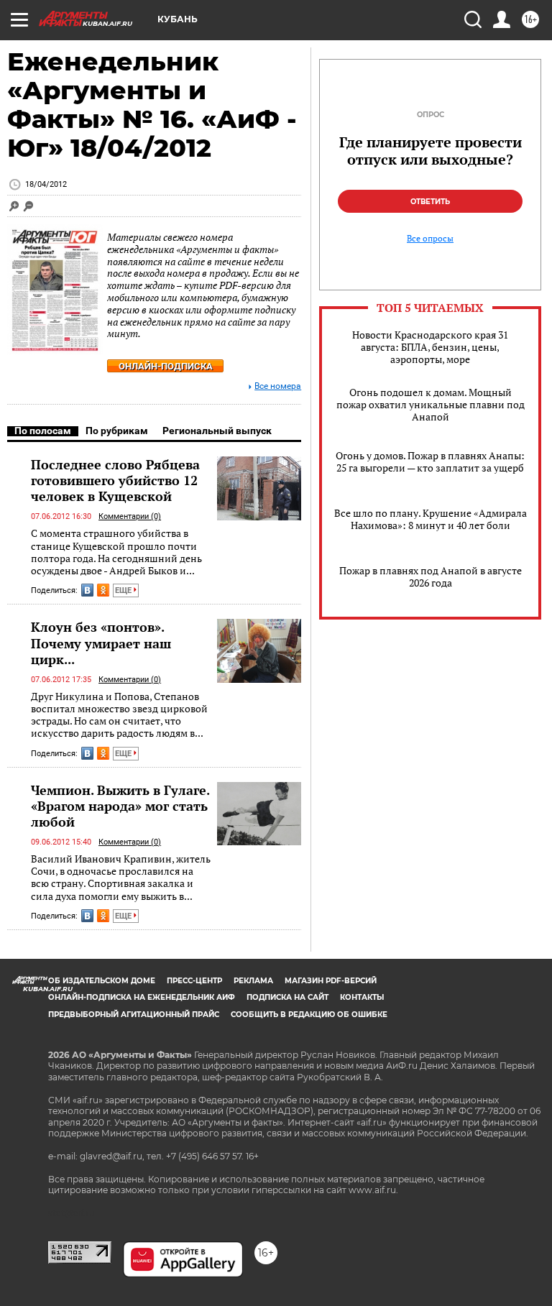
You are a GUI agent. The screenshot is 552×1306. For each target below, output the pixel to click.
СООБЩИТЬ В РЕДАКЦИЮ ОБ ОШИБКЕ (309, 1014)
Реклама (253, 980)
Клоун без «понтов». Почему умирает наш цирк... (101, 642)
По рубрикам (117, 430)
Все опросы (430, 238)
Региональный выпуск (217, 430)
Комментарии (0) (129, 516)
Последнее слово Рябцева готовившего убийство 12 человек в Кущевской (115, 480)
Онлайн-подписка (166, 366)
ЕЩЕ (124, 590)
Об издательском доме (101, 980)
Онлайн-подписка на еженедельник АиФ (141, 997)
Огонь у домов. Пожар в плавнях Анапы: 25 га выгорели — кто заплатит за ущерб (430, 461)
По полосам (42, 430)
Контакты (362, 997)
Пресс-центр (194, 980)
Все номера (277, 386)
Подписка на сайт (287, 997)
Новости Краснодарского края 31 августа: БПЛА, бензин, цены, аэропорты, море (430, 346)
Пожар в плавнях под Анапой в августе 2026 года (430, 576)
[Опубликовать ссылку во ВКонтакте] (87, 590)
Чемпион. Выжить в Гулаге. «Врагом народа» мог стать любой (120, 805)
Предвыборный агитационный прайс (133, 1014)
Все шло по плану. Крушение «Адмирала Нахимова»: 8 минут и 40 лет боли (430, 519)
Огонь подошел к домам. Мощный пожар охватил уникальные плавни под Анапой (430, 404)
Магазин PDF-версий (331, 980)
